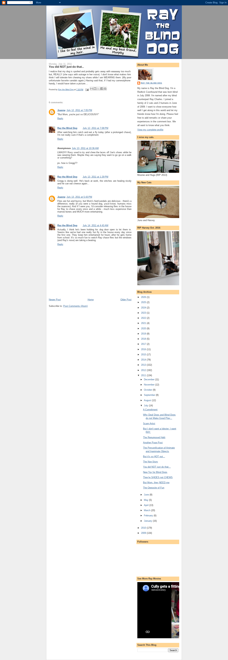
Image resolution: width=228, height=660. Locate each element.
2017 (144, 344)
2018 (144, 338)
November (149, 384)
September (150, 395)
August (148, 400)
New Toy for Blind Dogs (155, 472)
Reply (60, 118)
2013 (144, 365)
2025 (144, 302)
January (148, 521)
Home (91, 299)
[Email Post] (87, 89)
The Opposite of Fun (153, 487)
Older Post (125, 299)
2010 (144, 527)
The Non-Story (150, 461)
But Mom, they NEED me (156, 482)
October (148, 389)
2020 (144, 328)
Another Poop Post (153, 442)
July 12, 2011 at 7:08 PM (95, 128)
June (147, 494)
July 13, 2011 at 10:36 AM (85, 148)
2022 (144, 318)
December (149, 379)
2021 (144, 323)
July (146, 405)
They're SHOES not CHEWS (158, 477)
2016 (144, 349)
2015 (144, 354)
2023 (144, 312)
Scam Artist (149, 423)
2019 (144, 333)
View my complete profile (150, 129)
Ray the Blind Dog (67, 128)
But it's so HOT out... (154, 456)
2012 (144, 370)
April (146, 505)
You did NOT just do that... (157, 466)
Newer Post (55, 299)
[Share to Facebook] (101, 88)
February (149, 515)
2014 (144, 359)
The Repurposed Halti (154, 437)
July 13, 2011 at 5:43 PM (79, 197)
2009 (144, 533)
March (147, 510)
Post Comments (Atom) (75, 306)
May (146, 500)
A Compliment (150, 409)
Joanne (61, 110)
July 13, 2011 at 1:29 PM (95, 176)
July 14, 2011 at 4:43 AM (95, 225)
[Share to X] (98, 88)
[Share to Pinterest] (105, 88)
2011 (144, 375)
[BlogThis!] (95, 88)
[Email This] (91, 88)
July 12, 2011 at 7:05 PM (79, 110)
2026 (144, 297)
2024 (144, 307)
